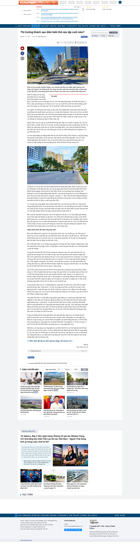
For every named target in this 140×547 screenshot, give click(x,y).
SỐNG (98, 26)
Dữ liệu (112, 26)
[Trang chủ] (16, 26)
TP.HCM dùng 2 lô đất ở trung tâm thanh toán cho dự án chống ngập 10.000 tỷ (54, 388)
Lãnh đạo (111, 35)
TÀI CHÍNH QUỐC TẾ (71, 26)
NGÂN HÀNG (53, 26)
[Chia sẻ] (22, 53)
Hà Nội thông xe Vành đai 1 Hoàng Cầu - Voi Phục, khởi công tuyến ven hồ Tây (77, 388)
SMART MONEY (61, 26)
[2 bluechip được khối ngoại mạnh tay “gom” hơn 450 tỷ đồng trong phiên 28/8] (31, 475)
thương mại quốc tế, (52, 363)
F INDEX (118, 26)
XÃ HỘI (20, 26)
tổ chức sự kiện (62, 363)
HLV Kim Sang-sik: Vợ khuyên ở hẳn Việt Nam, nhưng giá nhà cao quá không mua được (54, 412)
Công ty (96, 35)
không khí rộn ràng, (40, 363)
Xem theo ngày (51, 369)
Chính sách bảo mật (25, 540)
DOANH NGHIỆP (45, 26)
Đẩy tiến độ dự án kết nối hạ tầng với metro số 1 (51, 341)
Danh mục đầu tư (28, 14)
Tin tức (103, 35)
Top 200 (122, 515)
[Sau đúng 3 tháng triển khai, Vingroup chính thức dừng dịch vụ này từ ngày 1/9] (54, 475)
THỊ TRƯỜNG (92, 26)
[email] (22, 58)
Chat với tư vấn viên (73, 530)
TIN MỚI (54, 96)
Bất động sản (42, 36)
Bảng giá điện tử (27, 10)
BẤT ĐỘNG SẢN (36, 26)
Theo (57, 351)
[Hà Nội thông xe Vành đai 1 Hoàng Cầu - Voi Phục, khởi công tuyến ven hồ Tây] (77, 378)
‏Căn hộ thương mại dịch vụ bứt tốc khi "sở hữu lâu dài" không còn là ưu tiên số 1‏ (76, 412)
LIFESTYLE (103, 26)
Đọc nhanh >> (77, 7)
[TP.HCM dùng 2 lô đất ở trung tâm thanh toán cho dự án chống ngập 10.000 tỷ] (54, 378)
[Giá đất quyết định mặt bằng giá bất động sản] (31, 402)
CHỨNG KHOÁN (27, 26)
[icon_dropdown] (120, 2)
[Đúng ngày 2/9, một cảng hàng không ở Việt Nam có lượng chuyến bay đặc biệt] (77, 475)
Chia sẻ (85, 36)
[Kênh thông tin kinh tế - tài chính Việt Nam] (38, 2)
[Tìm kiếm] (113, 32)
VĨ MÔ (79, 26)
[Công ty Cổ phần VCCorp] (105, 522)
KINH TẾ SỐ (85, 26)
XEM (84, 369)
